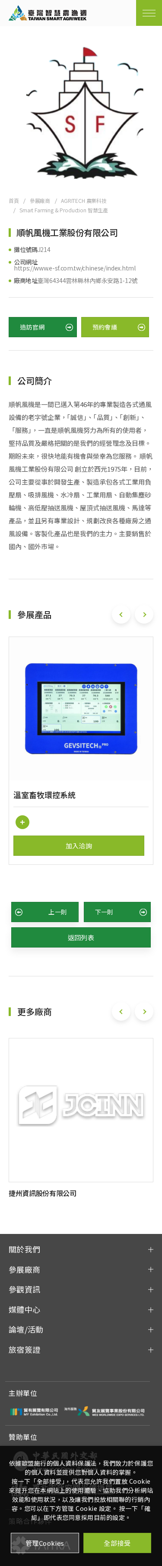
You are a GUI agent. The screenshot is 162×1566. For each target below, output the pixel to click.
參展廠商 (40, 200)
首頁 (14, 200)
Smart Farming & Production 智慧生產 (63, 210)
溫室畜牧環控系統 (44, 794)
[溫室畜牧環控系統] (81, 708)
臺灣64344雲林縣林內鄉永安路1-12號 (87, 280)
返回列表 (81, 937)
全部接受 (117, 1542)
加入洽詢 (79, 845)
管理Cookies (44, 1542)
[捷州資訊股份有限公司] (81, 1110)
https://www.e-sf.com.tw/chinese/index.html (75, 268)
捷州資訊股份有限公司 (42, 1193)
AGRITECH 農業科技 (84, 200)
